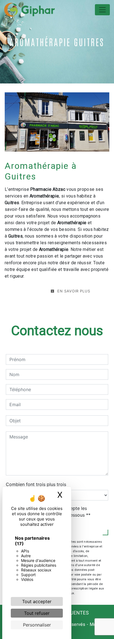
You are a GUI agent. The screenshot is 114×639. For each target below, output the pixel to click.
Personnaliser (37, 625)
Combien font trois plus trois (36, 484)
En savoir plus (73, 291)
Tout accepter (36, 601)
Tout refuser (37, 613)
